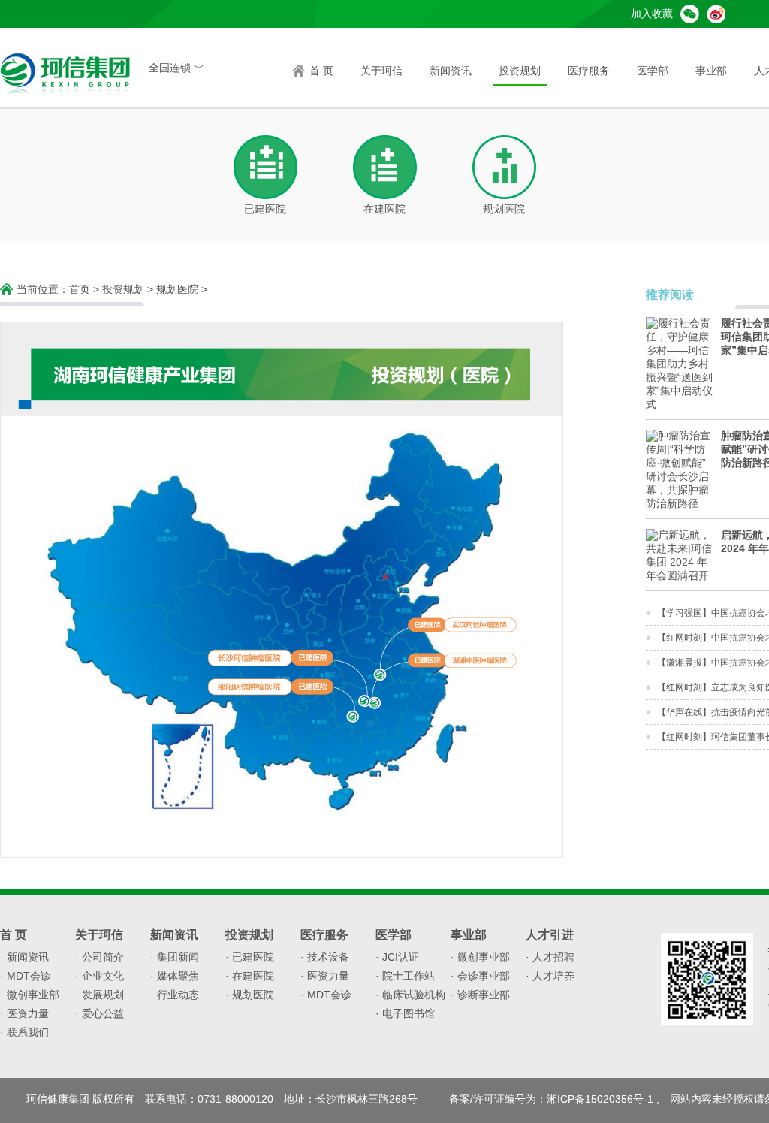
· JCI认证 (397, 957)
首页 (79, 289)
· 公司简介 (99, 957)
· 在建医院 (249, 976)
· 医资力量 (24, 1013)
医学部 (652, 71)
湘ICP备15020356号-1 (600, 1100)
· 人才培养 (550, 976)
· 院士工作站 (405, 976)
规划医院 (177, 289)
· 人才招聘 (550, 957)
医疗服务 (589, 71)
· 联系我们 (24, 1032)
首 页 (321, 71)
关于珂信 (381, 71)
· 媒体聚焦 (174, 976)
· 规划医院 (249, 995)
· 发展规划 (99, 995)
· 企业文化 (99, 976)
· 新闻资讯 (24, 957)
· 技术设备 (324, 957)
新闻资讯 (451, 71)
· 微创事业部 (29, 995)
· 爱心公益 (99, 1013)
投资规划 (520, 71)
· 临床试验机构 (410, 995)
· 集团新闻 (174, 957)
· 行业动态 (174, 995)
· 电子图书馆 (405, 1013)
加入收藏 (652, 14)
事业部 (711, 71)
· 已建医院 (249, 957)
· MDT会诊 (25, 976)
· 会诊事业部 (480, 976)
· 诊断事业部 (480, 995)
